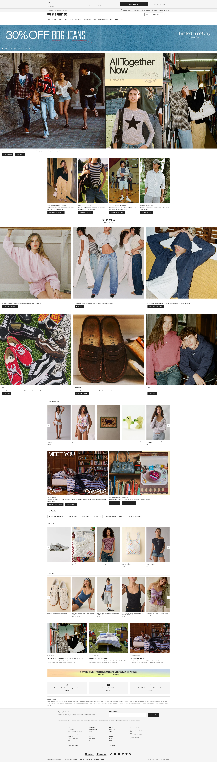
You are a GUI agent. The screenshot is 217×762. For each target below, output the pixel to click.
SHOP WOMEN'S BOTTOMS (56, 212)
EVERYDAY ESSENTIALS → (56, 516)
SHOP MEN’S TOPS (147, 212)
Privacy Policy (50, 759)
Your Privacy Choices (99, 759)
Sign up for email (137, 730)
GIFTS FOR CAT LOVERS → (135, 516)
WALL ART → (97, 516)
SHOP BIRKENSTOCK (81, 393)
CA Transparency (67, 759)
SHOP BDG (79, 306)
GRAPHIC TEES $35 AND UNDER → (115, 516)
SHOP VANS (6, 393)
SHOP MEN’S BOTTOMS (117, 212)
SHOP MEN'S (20, 154)
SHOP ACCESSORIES (129, 503)
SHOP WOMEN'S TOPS (85, 212)
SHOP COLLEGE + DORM (55, 504)
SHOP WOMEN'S (7, 154)
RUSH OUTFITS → (72, 516)
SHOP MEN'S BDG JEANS (24, 48)
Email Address (113, 711)
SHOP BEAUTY (115, 503)
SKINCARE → (85, 516)
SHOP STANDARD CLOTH (155, 306)
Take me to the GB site (159, 4)
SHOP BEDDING (71, 504)
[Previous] (49, 425)
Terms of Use (58, 759)
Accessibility (75, 759)
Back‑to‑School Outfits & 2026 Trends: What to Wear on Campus (65, 658)
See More (49, 705)
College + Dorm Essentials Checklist (98, 658)
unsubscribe (133, 720)
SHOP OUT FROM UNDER (9, 306)
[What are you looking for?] (161, 14)
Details (65, 10)
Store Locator (136, 727)
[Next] (168, 425)
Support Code (89, 759)
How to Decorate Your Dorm (137, 658)
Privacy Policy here (120, 720)
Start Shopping (134, 4)
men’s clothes (141, 703)
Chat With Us (135, 737)
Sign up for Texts (137, 734)
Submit (153, 714)
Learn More (108, 690)
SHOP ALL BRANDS (108, 222)
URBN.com (82, 759)
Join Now (67, 690)
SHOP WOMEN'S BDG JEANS (9, 48)
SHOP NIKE (152, 393)
